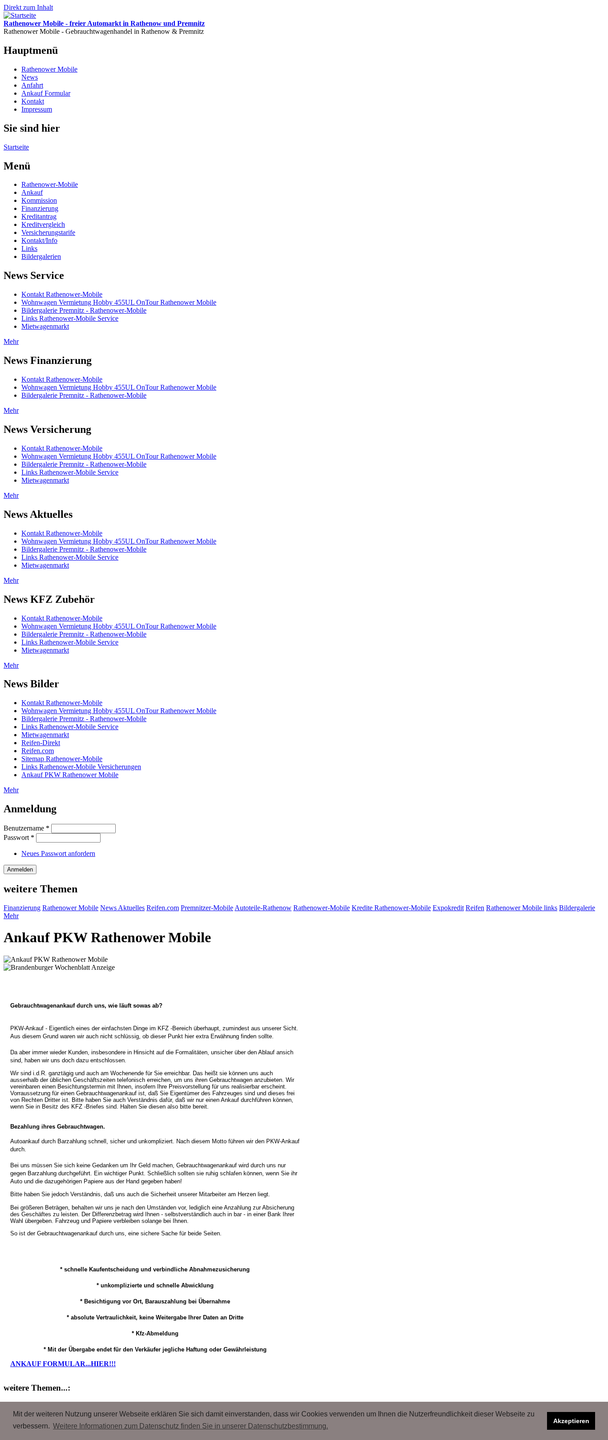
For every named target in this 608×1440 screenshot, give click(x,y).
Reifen (475, 908)
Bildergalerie (577, 908)
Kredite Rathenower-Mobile (391, 908)
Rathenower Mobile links (521, 908)
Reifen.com (37, 750)
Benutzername (26, 828)
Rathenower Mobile (49, 69)
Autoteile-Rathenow (263, 908)
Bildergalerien (41, 256)
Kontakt (32, 101)
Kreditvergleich (43, 224)
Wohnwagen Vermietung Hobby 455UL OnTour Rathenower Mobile (118, 302)
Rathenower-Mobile (49, 184)
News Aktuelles (122, 908)
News (29, 77)
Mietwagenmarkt (45, 326)
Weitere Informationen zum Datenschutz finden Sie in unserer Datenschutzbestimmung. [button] (190, 1426)
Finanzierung (39, 208)
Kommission (39, 200)
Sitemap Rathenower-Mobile (61, 758)
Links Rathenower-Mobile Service (69, 318)
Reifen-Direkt (40, 742)
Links (29, 248)
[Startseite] (20, 15)
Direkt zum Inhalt (28, 7)
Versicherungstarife (48, 232)
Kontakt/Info (39, 240)
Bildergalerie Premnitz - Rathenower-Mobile (83, 310)
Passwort (19, 837)
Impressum (36, 109)
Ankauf (32, 192)
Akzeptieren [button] (571, 1420)
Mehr (11, 341)
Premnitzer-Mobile (207, 908)
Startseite (16, 147)
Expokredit (448, 908)
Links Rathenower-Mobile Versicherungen (81, 766)
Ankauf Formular (45, 93)
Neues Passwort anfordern (58, 853)
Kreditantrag (39, 216)
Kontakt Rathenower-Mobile (61, 294)
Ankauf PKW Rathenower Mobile (69, 774)
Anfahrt (32, 85)
